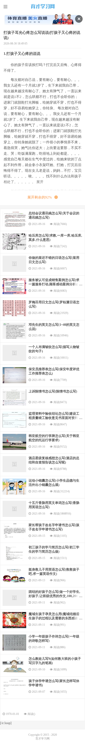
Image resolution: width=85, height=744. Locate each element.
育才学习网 (42, 6)
